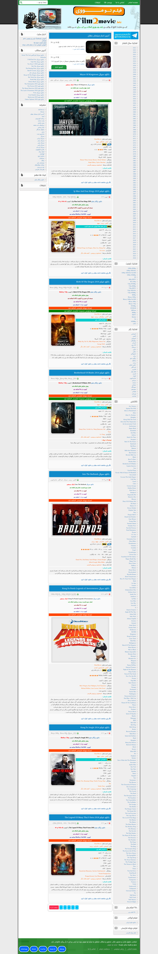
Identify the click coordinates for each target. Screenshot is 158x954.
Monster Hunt (132, 654)
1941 (134, 76)
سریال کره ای (40, 147)
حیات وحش (41, 127)
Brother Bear (132, 461)
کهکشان (42, 154)
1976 (134, 147)
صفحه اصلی (133, 2)
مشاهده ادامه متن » (78, 49)
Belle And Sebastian (130, 450)
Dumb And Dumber (130, 517)
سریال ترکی (41, 140)
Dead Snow (132, 490)
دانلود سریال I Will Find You (36, 59)
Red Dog (133, 725)
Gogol (134, 550)
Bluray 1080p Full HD (65, 287)
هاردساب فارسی (39, 169)
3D (135, 277)
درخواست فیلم (104, 949)
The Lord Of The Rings (129, 817)
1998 (134, 196)
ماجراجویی (54, 480)
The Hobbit (132, 806)
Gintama (133, 545)
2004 (134, 209)
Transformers (132, 877)
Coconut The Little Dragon (128, 477)
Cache (42, 949)
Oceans (134, 678)
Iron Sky (133, 603)
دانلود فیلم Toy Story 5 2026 (36, 64)
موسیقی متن (40, 162)
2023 (134, 251)
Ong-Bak (133, 680)
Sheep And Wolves (130, 742)
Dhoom (134, 499)
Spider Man (132, 764)
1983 (134, 163)
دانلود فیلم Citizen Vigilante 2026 (34, 99)
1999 (134, 198)
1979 (134, 154)
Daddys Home (132, 488)
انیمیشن (133, 338)
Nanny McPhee (131, 665)
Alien (134, 413)
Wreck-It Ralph (131, 902)
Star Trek (133, 767)
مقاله (42, 160)
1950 (134, 92)
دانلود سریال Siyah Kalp (37, 79)
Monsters (133, 656)
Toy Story (133, 875)
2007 (134, 216)
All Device (41, 109)
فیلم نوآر (133, 371)
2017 (134, 238)
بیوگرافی (133, 340)
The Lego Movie (131, 815)
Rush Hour (133, 733)
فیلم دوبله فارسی (131, 932)
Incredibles (133, 587)
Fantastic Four (132, 525)
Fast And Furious (131, 528)
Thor (134, 866)
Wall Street (133, 895)
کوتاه (134, 376)
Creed (134, 481)
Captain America (131, 466)
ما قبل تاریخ (41, 156)
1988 (134, 174)
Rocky (134, 729)
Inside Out (133, 594)
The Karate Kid (131, 811)
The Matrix (132, 822)
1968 (134, 129)
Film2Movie (97, 139)
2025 (134, 256)
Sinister (134, 758)
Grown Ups (132, 554)
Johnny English (131, 618)
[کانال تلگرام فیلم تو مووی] (126, 36)
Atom (34, 949)
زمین (43, 131)
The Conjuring (132, 789)
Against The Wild (131, 408)
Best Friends (132, 452)
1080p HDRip (132, 268)
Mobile (134, 317)
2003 (134, 207)
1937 (134, 67)
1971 (134, 136)
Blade (134, 457)
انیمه (43, 116)
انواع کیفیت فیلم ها (40, 43)
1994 (134, 187)
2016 (74, 287)
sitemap (24, 949)
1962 (134, 116)
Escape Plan (132, 521)
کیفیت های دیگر (85, 346)
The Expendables (131, 800)
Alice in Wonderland (130, 410)
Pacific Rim (132, 691)
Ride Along (132, 727)
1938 (134, 70)
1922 (134, 50)
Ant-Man (133, 432)
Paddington (132, 694)
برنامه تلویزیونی (39, 118)
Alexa (62, 949)
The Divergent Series (130, 795)
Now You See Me (131, 676)
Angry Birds (132, 428)
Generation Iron (131, 539)
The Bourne (132, 782)
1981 (134, 158)
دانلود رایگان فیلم (39, 179)
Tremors (133, 882)
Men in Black (132, 649)
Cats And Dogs (132, 470)
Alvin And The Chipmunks (128, 421)
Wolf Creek (132, 897)
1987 (134, 171)
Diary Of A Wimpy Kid (129, 501)
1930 (134, 52)
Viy (135, 893)
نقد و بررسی (40, 167)
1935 (134, 63)
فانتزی (134, 369)
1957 (134, 105)
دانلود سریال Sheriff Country (35, 70)
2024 (134, 253)
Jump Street (132, 625)
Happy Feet (132, 561)
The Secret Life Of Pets (129, 851)
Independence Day (130, 590)
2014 (74, 378)
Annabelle (133, 430)
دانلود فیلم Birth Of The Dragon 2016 (92, 281)
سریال (61, 80)
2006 (134, 213)
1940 (134, 74)
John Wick (133, 616)
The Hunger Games (130, 809)
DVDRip (133, 306)
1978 (134, 152)
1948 (134, 87)
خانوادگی (133, 354)
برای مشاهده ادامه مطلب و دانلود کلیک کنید (95, 182)
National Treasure (131, 667)
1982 (134, 160)
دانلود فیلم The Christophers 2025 (34, 84)
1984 (134, 165)
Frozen (134, 532)
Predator (133, 709)
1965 (134, 123)
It (135, 607)
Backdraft (133, 444)
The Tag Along (131, 857)
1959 (134, 109)
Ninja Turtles (132, 671)
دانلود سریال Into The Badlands (95, 474)
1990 (134, 178)
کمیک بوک (41, 151)
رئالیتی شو (133, 358)
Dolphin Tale (132, 510)
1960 (134, 112)
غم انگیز (56, 80)
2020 (134, 244)
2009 (134, 220)
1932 (134, 56)
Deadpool (133, 492)
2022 (134, 249)
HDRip (134, 312)
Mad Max (133, 640)
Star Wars (133, 769)
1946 (134, 83)
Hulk (134, 581)
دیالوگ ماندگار (40, 129)
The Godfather (132, 802)
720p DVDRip (132, 284)
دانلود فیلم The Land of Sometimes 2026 (32, 90)
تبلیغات (97, 2)
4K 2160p (133, 281)
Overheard (133, 689)
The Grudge (132, 804)
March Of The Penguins (129, 645)
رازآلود (134, 360)
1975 (134, 145)
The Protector (132, 837)
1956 (134, 103)
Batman (134, 448)
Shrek (134, 747)
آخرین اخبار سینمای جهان (37, 114)
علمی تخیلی (132, 365)
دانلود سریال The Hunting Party (35, 68)
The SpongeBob (131, 855)
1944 (134, 81)
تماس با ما (120, 2)
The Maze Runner (131, 824)
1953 (134, 96)
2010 (134, 222)
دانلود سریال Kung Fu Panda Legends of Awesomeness (85, 588)
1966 (134, 125)
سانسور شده (40, 134)
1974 (134, 143)
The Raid (133, 844)
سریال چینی (41, 143)
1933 (134, 59)
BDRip (134, 295)
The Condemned (131, 786)
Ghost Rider (132, 541)
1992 (134, 182)
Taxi (134, 778)
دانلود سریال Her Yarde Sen (36, 77)
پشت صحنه (41, 120)
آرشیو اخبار (59, 67)
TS (135, 319)
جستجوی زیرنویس (95, 253)
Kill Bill (133, 632)
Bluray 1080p (54, 287)
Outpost (133, 685)
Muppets (133, 660)
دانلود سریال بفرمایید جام (37, 72)
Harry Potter (132, 563)
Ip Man (134, 598)
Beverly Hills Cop (131, 455)
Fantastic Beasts (131, 523)
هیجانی (134, 391)
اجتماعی (133, 334)
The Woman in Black (130, 864)
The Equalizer (132, 798)
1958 (134, 107)
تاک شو (134, 345)
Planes (134, 705)
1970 (134, 134)
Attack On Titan (131, 437)
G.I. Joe (133, 534)
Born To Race (132, 459)
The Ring (133, 846)
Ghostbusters (132, 543)
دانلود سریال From (38, 92)
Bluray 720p (70, 733)
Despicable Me (132, 494)
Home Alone (132, 570)
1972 (134, 138)
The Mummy (132, 828)
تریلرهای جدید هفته (38, 125)
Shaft (134, 738)
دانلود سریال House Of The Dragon (34, 75)
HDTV (134, 315)
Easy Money (132, 519)
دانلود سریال (91, 84)
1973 (134, 140)
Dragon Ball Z (132, 514)
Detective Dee (132, 497)
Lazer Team (132, 638)
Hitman (134, 567)
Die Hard (133, 503)
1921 (134, 48)
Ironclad (133, 605)
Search (52, 949)
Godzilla (133, 548)
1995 (134, 189)
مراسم (134, 380)
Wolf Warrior (132, 899)
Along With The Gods (129, 419)
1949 (134, 90)
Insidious (133, 596)
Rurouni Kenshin (131, 731)
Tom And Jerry (131, 871)
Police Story (132, 707)
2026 (134, 258)
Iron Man (133, 601)
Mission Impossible (130, 652)
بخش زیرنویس (119, 949)
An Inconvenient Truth (129, 424)
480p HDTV (132, 279)
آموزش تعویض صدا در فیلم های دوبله (34, 45)
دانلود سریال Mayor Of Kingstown (94, 74)
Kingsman (133, 634)
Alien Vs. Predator (130, 415)
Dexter (42, 112)
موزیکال (133, 387)
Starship (133, 771)
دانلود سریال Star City (37, 66)
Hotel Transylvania (130, 576)
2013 (134, 229)
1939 (134, 72)
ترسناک (134, 347)
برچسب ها (108, 2)
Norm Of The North (130, 674)
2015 (134, 233)
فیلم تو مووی (112, 945)
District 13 (133, 505)
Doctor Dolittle (131, 508)
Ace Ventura (132, 406)
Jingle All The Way (130, 612)
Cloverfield (132, 475)
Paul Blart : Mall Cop (130, 698)
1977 (134, 149)
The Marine (132, 820)
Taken (134, 773)
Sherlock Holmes (131, 744)
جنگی (134, 351)
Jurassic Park (132, 627)
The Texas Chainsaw (130, 859)
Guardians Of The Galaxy (128, 556)
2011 (134, 225)
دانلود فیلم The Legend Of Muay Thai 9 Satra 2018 (87, 817)
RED (134, 720)
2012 (134, 227)
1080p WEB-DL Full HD (69, 594)
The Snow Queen (131, 853)
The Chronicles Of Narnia (128, 784)
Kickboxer (133, 629)
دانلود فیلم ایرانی (131, 922)
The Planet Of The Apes (129, 835)
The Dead (133, 793)
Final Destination (131, 530)
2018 (64, 823)
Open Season (132, 682)
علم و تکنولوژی (40, 149)
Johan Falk (133, 614)
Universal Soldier (131, 890)
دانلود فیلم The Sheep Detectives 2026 (33, 88)
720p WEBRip (132, 292)
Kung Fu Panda (131, 636)
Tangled (133, 775)
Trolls (134, 884)
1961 (134, 114)
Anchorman (132, 426)
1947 (134, 85)
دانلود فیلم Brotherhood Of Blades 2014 (91, 372)
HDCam (133, 310)
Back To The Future (130, 441)
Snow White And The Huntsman (127, 760)
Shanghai (133, 740)
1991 (134, 180)
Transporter (132, 879)
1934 (134, 61)
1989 (134, 176)
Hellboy (133, 565)
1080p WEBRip (131, 275)
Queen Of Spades (131, 713)
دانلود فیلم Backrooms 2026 (36, 97)
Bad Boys (133, 446)
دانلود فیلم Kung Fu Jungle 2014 (94, 727)
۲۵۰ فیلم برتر (132, 912)
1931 (134, 54)
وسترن (134, 396)
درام (134, 356)
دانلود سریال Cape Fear (37, 61)
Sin (135, 753)
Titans (134, 868)
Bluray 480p (63, 378)
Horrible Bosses (131, 574)
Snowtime (133, 762)
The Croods (132, 791)
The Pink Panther (131, 833)
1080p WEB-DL (57, 197)
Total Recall (132, 873)
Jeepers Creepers (131, 609)
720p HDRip (132, 286)
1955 (134, 101)
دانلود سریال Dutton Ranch (36, 81)
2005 (134, 211)
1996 (134, 191)
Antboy (134, 435)
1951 (134, 94)
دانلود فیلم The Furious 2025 (35, 86)
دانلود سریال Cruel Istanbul (36, 95)
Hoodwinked (132, 572)
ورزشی (134, 393)
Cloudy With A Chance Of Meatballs (125, 472)
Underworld (132, 886)
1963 (134, 118)
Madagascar (132, 643)
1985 (134, 167)
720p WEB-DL (71, 197)
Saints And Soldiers (130, 736)
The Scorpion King (130, 848)
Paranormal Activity (130, 696)
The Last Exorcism (130, 813)
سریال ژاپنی (41, 145)
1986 (134, 169)
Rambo (134, 716)
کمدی (134, 373)
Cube (134, 483)
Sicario (134, 749)
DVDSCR (133, 308)
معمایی (134, 385)
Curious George (131, 486)
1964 (134, 121)
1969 (134, 132)
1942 (134, 79)
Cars (134, 468)
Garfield (133, 536)
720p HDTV (132, 288)
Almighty (133, 417)
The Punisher (132, 840)
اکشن (74, 480)
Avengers (133, 439)
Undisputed (132, 888)
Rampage (133, 718)
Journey (133, 621)
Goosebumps (132, 552)
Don (134, 512)
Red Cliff (133, 722)
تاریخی (134, 343)
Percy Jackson (132, 700)
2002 (134, 205)
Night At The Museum (129, 669)
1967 (134, 127)
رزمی (66, 80)
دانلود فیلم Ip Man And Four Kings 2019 (91, 191)
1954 (134, 98)
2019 (64, 197)
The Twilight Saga (131, 862)
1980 (134, 156)
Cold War (133, 479)
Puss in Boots (132, 711)
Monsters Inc (132, 658)
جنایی (70, 80)
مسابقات (41, 158)
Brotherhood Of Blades (129, 463)
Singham (133, 755)
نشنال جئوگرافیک (39, 165)
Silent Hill (133, 751)
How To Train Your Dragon (128, 579)
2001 (134, 202)
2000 (134, 200)
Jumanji (133, 623)
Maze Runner (132, 647)
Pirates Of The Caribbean (129, 702)
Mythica (133, 663)
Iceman (134, 585)
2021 (74, 80)
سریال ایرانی (40, 138)
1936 (134, 65)
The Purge (133, 842)
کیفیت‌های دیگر (85, 253)
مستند (134, 382)
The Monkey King (130, 826)
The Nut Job (132, 831)
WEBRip (133, 321)
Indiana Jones (132, 592)
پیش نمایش (41, 123)
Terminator (133, 780)
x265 (134, 323)
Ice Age (134, 583)
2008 (134, 218)
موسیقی (133, 389)
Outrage (133, 687)
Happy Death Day (131, 559)
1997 (134, 194)
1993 (134, 185)
